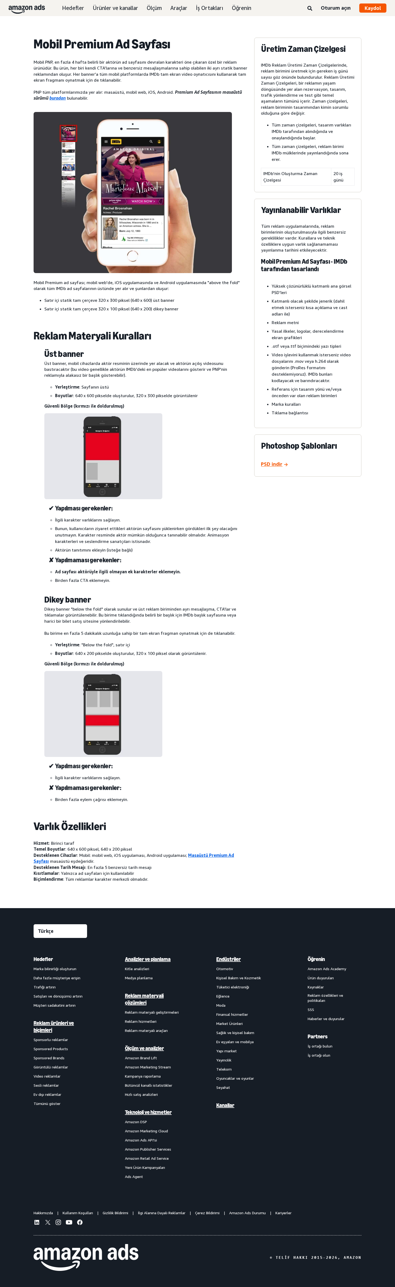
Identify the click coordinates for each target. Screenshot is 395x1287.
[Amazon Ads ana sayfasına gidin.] (86, 1257)
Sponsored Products (51, 1048)
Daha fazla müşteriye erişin (57, 978)
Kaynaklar (316, 987)
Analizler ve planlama (148, 959)
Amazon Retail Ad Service (147, 1158)
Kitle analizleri (137, 968)
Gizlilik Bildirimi (115, 1212)
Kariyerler (283, 1212)
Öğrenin (241, 8)
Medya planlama (139, 978)
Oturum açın (336, 8)
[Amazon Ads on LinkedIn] (37, 1223)
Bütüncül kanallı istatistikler (148, 1085)
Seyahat (223, 1087)
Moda (220, 1005)
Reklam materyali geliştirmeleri (152, 1012)
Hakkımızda (43, 1212)
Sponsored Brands (49, 1058)
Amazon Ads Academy (327, 968)
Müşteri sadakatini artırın (55, 1005)
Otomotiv (224, 968)
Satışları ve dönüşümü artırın (58, 996)
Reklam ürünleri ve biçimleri (54, 1026)
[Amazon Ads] (22, 8)
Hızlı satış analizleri (141, 1094)
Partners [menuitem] (318, 1036)
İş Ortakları (209, 8)
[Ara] (309, 8)
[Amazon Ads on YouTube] (69, 1223)
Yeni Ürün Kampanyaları (145, 1167)
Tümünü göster (47, 1103)
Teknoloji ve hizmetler (148, 1112)
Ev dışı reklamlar (47, 1094)
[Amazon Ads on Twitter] (47, 1223)
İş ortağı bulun (320, 1046)
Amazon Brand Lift (141, 1058)
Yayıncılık (223, 1060)
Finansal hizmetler (232, 1014)
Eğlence (222, 996)
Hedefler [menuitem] (43, 959)
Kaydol (373, 8)
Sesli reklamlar (46, 1085)
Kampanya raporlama (143, 1076)
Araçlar (178, 8)
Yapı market (226, 1051)
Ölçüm (154, 8)
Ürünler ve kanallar (115, 8)
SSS (311, 1009)
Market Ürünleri (229, 1023)
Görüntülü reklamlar (51, 1067)
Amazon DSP (136, 1121)
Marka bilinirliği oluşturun (55, 968)
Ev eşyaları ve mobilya (235, 1041)
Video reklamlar (47, 1076)
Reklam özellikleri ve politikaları (325, 998)
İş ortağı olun (319, 1055)
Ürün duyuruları (321, 978)
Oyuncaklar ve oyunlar (235, 1078)
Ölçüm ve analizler (144, 1048)
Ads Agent (134, 1176)
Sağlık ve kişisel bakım (235, 1032)
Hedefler (73, 8)
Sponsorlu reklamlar (51, 1039)
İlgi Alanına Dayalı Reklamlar (161, 1212)
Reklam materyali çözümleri (144, 999)
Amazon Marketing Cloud (146, 1131)
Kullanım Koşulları (78, 1212)
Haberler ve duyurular (326, 1018)
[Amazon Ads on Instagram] (58, 1223)
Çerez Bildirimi (207, 1212)
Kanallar (225, 1105)
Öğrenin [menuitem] (316, 959)
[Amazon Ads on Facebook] (80, 1223)
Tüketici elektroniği (232, 987)
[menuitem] (60, 1067)
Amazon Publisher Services (148, 1149)
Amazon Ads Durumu (247, 1212)
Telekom (224, 1069)
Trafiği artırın (45, 987)
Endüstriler (228, 959)
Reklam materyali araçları (146, 1030)
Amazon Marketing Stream (148, 1067)
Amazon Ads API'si (141, 1140)
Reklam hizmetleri (140, 1021)
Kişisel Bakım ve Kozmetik (238, 978)
